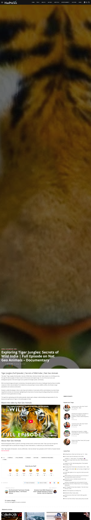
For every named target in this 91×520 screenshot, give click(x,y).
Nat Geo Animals (5, 450)
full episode (19, 457)
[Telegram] (10, 366)
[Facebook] (6, 366)
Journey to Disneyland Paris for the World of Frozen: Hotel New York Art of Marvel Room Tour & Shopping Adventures (76, 484)
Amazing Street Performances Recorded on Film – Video (77, 466)
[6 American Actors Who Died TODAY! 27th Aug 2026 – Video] (67, 408)
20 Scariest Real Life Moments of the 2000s (74, 456)
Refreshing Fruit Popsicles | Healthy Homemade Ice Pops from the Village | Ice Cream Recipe (80, 433)
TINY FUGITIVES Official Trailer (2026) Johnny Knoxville (76, 498)
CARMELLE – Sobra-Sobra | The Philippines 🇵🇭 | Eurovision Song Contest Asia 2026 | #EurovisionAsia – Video (77, 460)
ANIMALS (10, 457)
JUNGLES (28, 457)
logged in (13, 502)
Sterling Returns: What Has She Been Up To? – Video (76, 454)
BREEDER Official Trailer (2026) (71, 493)
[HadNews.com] (11, 2)
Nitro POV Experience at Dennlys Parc (73, 490)
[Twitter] (7, 366)
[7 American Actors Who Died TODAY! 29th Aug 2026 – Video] (67, 425)
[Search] (89, 2)
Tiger (4, 459)
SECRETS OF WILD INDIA (47, 457)
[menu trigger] (3, 2)
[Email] (12, 366)
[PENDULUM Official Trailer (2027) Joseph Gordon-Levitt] (67, 442)
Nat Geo (36, 457)
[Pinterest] (9, 366)
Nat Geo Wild (10, 363)
